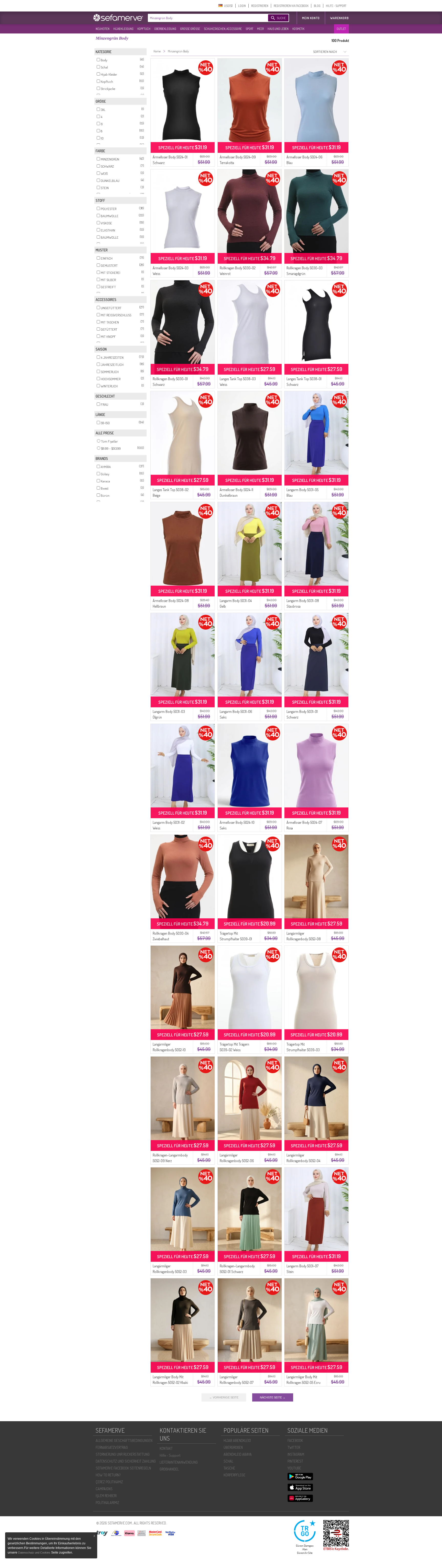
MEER (260, 29)
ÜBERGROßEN (233, 1447)
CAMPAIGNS (104, 1489)
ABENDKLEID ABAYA (238, 1454)
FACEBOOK (295, 1440)
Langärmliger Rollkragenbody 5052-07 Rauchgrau (236, 1382)
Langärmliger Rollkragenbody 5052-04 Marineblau (303, 1160)
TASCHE (229, 1468)
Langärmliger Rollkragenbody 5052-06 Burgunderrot (237, 1160)
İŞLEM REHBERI (106, 1495)
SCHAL (228, 1461)
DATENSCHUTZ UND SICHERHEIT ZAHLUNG (126, 1461)
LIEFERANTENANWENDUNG (179, 1462)
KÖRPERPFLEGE (234, 1475)
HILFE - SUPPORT (336, 6)
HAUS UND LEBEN (278, 29)
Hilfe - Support (170, 1455)
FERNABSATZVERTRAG (112, 1447)
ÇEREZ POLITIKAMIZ (109, 1482)
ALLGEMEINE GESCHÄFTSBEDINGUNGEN (124, 1440)
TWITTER (294, 1447)
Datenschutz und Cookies (34, 1552)
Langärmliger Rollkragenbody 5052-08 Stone (303, 939)
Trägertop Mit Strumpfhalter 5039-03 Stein (303, 1050)
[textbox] (203, 18)
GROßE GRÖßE (190, 29)
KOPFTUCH (143, 29)
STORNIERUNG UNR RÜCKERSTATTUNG (123, 1454)
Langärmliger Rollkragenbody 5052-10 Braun (169, 1050)
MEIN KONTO (311, 18)
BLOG (317, 6)
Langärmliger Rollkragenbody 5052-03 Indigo (170, 1271)
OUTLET (341, 29)
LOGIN (242, 6)
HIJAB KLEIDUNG (123, 29)
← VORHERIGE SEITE (223, 1397)
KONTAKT (166, 1448)
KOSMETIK (298, 29)
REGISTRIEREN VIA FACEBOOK (291, 6)
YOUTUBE (294, 1468)
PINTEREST (295, 1461)
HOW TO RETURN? (108, 1475)
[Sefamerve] (119, 18)
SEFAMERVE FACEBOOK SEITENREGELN (123, 1468)
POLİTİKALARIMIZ (107, 1502)
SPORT (249, 29)
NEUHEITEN (102, 29)
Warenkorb (339, 18)
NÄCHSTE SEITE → (272, 1397)
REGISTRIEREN (259, 6)
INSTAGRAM (296, 1454)
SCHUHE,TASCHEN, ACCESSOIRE (223, 29)
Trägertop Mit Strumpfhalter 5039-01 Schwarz (236, 939)
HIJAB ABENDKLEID (237, 1440)
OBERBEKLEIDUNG (165, 29)
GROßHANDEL (169, 1469)
